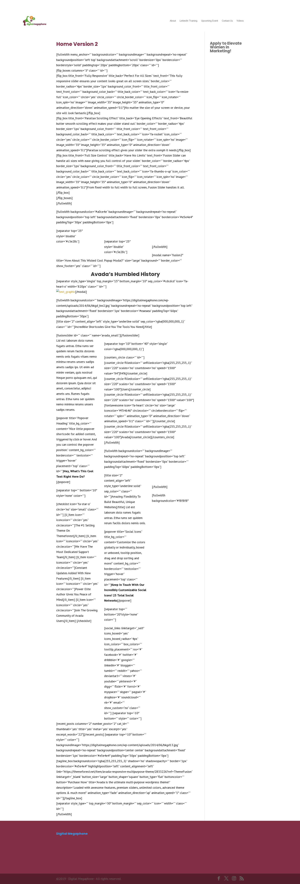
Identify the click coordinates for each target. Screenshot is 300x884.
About (173, 20)
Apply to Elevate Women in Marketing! (226, 47)
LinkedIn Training (188, 20)
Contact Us (227, 20)
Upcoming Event (209, 20)
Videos (240, 20)
